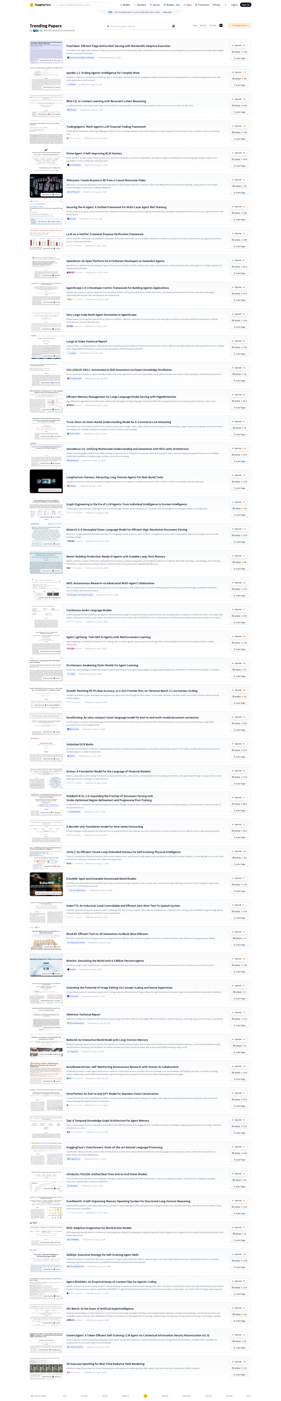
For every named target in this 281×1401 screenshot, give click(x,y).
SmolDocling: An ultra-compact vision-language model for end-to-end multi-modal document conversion (132, 717)
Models (126, 4)
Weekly (203, 25)
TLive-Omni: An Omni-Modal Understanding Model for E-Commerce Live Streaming (118, 422)
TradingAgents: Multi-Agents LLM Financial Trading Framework (106, 126)
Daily (195, 25)
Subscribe (167, 12)
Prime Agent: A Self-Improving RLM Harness (94, 153)
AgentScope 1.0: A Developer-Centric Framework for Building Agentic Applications (117, 288)
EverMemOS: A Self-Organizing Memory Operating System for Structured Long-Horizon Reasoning (128, 1201)
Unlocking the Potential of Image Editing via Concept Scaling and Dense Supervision (119, 987)
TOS (65, 1396)
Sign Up (246, 4)
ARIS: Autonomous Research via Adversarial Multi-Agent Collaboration (110, 583)
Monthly (213, 25)
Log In (234, 4)
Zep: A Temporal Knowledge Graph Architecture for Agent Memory (107, 1120)
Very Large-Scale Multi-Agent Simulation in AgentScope (101, 314)
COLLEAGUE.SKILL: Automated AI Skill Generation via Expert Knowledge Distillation (119, 370)
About (104, 1396)
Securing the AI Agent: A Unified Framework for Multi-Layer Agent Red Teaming (116, 207)
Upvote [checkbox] (240, 45)
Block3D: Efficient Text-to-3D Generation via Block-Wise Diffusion (107, 934)
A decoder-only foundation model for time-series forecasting (104, 826)
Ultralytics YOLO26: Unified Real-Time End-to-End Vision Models (106, 1174)
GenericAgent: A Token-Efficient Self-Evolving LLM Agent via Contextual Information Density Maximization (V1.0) (137, 1335)
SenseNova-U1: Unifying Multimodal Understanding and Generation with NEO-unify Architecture (127, 449)
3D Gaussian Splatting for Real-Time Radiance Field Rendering (105, 1364)
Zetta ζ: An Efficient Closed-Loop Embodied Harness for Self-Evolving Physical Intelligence (123, 852)
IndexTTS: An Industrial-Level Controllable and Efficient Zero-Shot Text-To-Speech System (123, 905)
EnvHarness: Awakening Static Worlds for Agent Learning (102, 665)
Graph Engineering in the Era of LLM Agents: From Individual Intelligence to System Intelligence (126, 504)
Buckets (173, 4)
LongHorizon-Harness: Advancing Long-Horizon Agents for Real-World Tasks (114, 477)
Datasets (141, 4)
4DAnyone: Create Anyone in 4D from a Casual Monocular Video (106, 180)
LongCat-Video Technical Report (86, 341)
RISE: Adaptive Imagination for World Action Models (99, 1228)
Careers (125, 1396)
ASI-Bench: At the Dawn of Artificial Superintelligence (100, 1308)
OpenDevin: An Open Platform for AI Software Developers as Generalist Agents (115, 261)
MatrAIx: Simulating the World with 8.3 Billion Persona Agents (105, 960)
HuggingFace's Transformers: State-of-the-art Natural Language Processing (114, 1147)
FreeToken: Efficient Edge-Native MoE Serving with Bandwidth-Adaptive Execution (118, 46)
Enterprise (203, 4)
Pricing (216, 4)
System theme (40, 1396)
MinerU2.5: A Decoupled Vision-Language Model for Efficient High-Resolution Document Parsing (126, 529)
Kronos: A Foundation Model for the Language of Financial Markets (108, 771)
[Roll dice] (173, 26)
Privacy (84, 1396)
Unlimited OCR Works (80, 744)
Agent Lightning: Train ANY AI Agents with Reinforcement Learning (108, 637)
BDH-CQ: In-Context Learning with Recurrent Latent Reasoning (106, 101)
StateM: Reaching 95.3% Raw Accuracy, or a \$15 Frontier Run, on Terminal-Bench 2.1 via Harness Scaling (132, 691)
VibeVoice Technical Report (83, 1014)
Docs (189, 4)
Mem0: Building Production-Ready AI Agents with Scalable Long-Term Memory (115, 556)
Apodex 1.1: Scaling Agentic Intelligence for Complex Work (103, 73)
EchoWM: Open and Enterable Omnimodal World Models (101, 878)
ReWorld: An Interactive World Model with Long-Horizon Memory (107, 1040)
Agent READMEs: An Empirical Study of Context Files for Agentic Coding (111, 1282)
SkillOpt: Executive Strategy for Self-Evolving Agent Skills (102, 1255)
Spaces (156, 4)
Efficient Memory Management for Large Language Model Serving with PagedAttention (121, 397)
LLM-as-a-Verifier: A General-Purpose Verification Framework (105, 234)
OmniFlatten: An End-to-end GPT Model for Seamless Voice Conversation (112, 1093)
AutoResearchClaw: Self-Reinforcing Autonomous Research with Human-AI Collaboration (122, 1067)
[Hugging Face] (145, 1396)
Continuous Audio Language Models (89, 610)
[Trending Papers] (220, 25)
